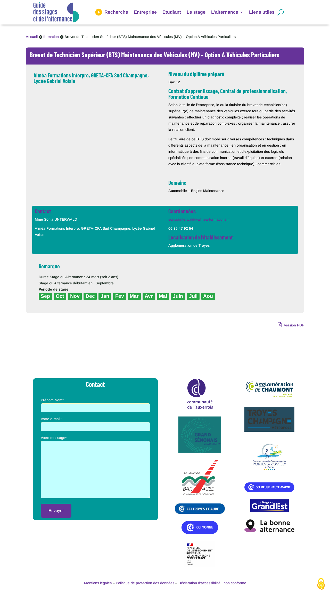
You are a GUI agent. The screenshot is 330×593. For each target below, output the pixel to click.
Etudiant (171, 12)
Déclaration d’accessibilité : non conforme (212, 583)
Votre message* (54, 438)
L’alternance (224, 12)
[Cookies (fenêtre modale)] (321, 584)
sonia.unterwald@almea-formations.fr (199, 219)
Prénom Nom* (52, 400)
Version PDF (293, 325)
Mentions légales (98, 583)
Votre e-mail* (51, 419)
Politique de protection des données (145, 583)
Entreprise (145, 12)
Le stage (196, 12)
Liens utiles (262, 12)
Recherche (116, 12)
